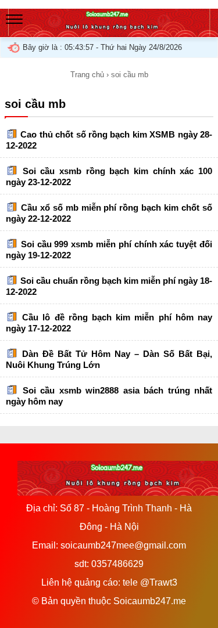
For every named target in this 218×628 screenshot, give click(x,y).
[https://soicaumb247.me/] (109, 31)
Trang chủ (87, 74)
